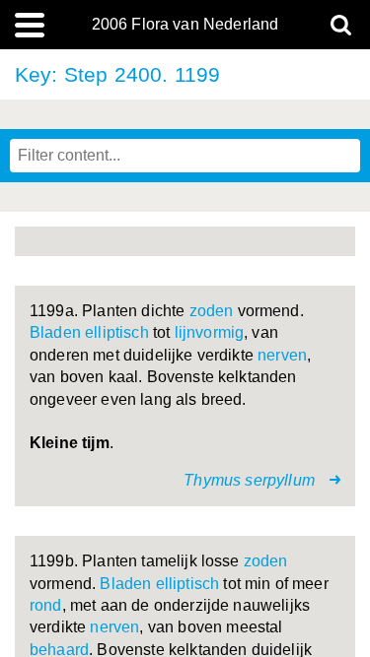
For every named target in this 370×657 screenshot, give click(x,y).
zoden (211, 310)
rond (46, 605)
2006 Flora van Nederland (185, 25)
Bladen (55, 332)
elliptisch (117, 332)
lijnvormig (210, 332)
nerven (282, 355)
